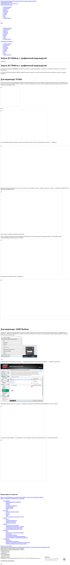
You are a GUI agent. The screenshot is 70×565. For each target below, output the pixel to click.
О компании (6, 538)
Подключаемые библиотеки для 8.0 (14, 527)
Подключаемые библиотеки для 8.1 (14, 529)
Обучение (5, 12)
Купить (5, 14)
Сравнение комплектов (11, 520)
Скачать (5, 13)
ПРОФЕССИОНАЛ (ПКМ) (12, 511)
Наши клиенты (9, 508)
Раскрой (8, 514)
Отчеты (8, 504)
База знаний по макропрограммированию (15, 536)
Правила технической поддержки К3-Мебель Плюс (18, 542)
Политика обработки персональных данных (16, 543)
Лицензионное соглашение (12, 541)
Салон (7, 513)
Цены (7, 519)
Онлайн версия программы (12, 525)
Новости (5, 9)
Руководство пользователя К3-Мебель (15, 532)
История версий (10, 507)
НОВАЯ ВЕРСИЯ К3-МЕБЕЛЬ (13, 502)
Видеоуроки (9, 533)
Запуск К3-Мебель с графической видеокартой (17, 537)
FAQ (4, 15)
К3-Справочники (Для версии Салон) (15, 516)
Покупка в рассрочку (11, 521)
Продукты (5, 10)
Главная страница (7, 7)
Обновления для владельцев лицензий (15, 526)
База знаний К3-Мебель (11, 535)
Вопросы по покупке (11, 522)
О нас (4, 16)
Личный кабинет (7, 18)
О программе (6, 8)
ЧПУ (7, 515)
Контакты (8, 540)
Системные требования (11, 505)
